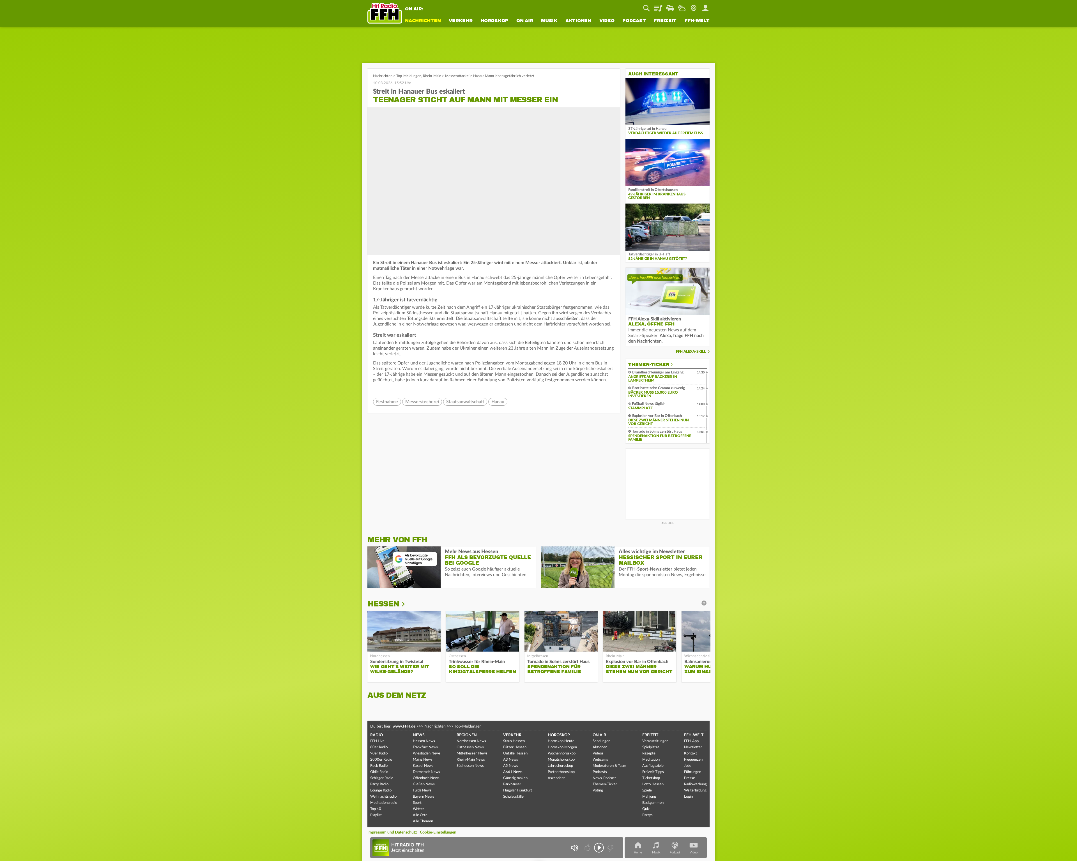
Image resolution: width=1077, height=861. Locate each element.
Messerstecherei (422, 402)
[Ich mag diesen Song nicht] (610, 848)
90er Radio (379, 753)
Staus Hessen (514, 741)
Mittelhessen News (472, 753)
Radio (376, 735)
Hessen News (424, 741)
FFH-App (691, 741)
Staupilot (670, 6)
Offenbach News (426, 778)
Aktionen (578, 21)
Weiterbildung (695, 790)
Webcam (693, 6)
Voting (598, 790)
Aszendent (556, 778)
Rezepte (648, 753)
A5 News (510, 766)
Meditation (651, 759)
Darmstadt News (426, 772)
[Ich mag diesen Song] (588, 848)
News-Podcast (604, 778)
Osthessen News (470, 747)
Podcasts (600, 772)
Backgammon (653, 803)
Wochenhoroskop (562, 753)
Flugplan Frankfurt (517, 790)
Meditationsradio (383, 803)
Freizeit (665, 21)
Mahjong (649, 796)
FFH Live (377, 741)
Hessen (383, 604)
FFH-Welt (697, 21)
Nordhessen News (471, 741)
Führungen (692, 772)
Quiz (646, 809)
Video (607, 21)
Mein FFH (705, 6)
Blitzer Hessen (514, 747)
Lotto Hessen (653, 784)
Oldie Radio (379, 772)
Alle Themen (423, 821)
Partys (647, 815)
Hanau (497, 402)
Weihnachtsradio (383, 796)
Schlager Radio (381, 778)
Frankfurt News (425, 747)
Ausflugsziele (653, 766)
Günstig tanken (515, 778)
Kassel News (423, 766)
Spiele (647, 790)
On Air (524, 21)
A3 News (510, 759)
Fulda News (422, 790)
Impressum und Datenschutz (392, 832)
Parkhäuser (512, 784)
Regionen (467, 735)
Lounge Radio (381, 790)
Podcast (634, 21)
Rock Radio (379, 766)
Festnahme (387, 402)
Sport (417, 803)
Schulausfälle (513, 796)
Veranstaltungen (655, 741)
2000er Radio (381, 759)
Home (638, 852)
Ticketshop (651, 778)
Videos (598, 753)
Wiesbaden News (427, 753)
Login (688, 796)
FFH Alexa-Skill (691, 352)
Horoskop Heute (561, 741)
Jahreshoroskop (560, 766)
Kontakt (690, 753)
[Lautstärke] (574, 848)
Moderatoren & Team (609, 766)
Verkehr (460, 21)
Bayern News (423, 796)
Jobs (687, 766)
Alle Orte (420, 815)
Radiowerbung (695, 784)
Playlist (658, 6)
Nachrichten (423, 21)
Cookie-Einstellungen (438, 832)
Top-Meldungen (408, 76)
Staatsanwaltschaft (465, 402)
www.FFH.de (404, 726)
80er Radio (379, 747)
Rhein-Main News (471, 759)
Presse (689, 778)
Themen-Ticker (648, 364)
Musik (549, 21)
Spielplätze (650, 747)
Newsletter (693, 747)
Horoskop (494, 21)
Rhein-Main (432, 76)
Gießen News (424, 784)
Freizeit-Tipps (653, 772)
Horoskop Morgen (562, 747)
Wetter (682, 6)
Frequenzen (693, 759)
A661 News (513, 772)
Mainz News (422, 759)
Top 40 (375, 809)
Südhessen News (470, 766)
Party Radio (379, 784)
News (419, 735)
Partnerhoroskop (561, 772)
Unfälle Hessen (515, 753)
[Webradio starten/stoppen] (599, 848)
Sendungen (601, 741)
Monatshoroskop (561, 759)
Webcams (600, 759)
